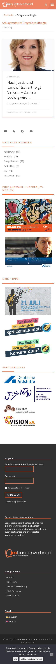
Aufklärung (9, 151)
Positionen (9, 175)
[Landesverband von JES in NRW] (28, 394)
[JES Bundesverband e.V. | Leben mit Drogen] (17, 4)
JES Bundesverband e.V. (25, 639)
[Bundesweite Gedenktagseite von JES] (28, 301)
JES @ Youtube (13, 595)
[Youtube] (31, 131)
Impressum (11, 581)
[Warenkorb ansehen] (46, 4)
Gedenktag (9, 166)
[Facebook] (22, 131)
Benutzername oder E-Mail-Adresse (24, 464)
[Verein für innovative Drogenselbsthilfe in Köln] (28, 421)
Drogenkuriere (11, 161)
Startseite (8, 15)
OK (15, 659)
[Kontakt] (5, 131)
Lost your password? (16, 501)
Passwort (10, 476)
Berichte (8, 156)
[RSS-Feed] (13, 131)
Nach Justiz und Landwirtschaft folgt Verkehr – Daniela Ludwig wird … (24, 90)
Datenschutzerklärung (16, 586)
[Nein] (52, 654)
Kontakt (9, 577)
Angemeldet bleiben (18, 488)
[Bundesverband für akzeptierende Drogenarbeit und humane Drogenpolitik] (28, 409)
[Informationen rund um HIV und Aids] (28, 379)
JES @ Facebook (13, 591)
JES (5, 170)
